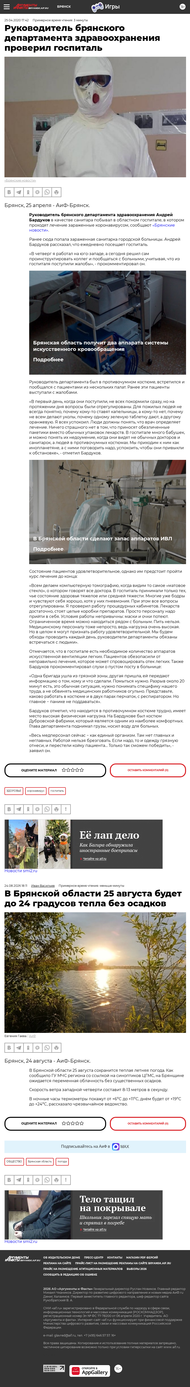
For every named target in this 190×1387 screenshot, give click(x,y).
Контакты (114, 1257)
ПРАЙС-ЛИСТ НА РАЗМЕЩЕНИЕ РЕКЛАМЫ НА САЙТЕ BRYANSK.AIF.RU (123, 1263)
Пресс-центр (93, 1257)
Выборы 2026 (136, 1269)
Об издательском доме (61, 1257)
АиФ (32, 1036)
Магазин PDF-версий (142, 1257)
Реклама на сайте (57, 1263)
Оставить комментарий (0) (148, 770)
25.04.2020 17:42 (16, 20)
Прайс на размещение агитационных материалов (83, 1269)
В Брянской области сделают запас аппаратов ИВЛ (102, 539)
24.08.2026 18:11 (15, 886)
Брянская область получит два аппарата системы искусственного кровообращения (100, 346)
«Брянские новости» (20, 180)
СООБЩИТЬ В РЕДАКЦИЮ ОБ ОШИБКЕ (70, 1274)
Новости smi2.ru (20, 870)
